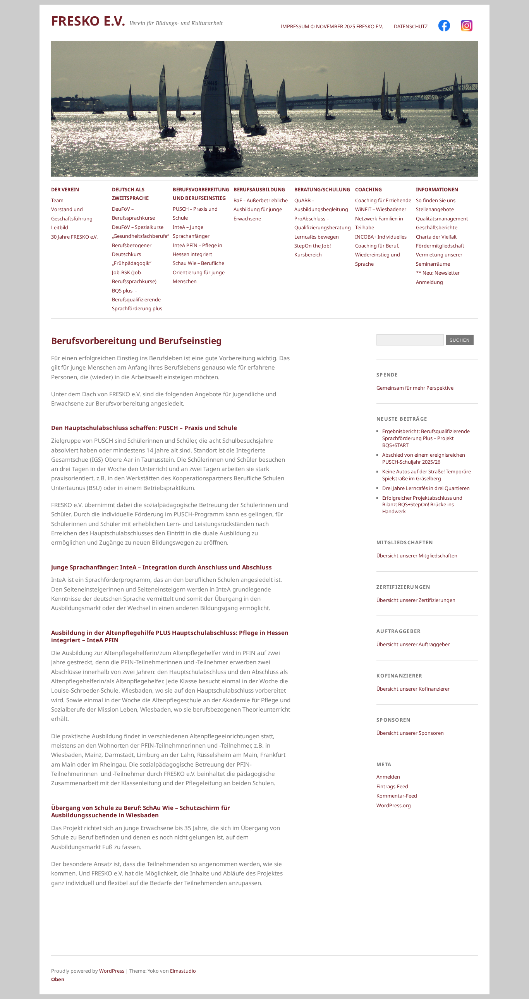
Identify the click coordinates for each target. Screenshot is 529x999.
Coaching (368, 189)
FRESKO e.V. (88, 20)
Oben (57, 979)
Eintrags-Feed (392, 786)
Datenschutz (411, 26)
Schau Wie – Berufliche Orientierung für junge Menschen (199, 272)
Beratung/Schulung (322, 189)
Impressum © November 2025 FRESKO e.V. (332, 26)
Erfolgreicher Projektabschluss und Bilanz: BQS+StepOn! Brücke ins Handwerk (422, 504)
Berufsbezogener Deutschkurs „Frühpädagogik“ (131, 254)
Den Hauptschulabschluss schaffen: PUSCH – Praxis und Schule (144, 428)
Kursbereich (308, 254)
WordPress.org (393, 805)
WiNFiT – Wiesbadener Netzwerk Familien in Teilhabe (380, 218)
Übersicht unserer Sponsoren (410, 732)
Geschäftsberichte (436, 227)
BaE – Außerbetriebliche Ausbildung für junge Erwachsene (261, 209)
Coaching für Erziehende (383, 200)
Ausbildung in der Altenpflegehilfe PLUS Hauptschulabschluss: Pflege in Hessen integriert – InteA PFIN (170, 636)
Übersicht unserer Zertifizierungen (415, 600)
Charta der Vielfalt (436, 236)
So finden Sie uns (435, 200)
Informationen (437, 189)
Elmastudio (183, 970)
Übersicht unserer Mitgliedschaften (416, 555)
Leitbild (59, 227)
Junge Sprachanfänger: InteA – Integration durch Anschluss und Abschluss (161, 567)
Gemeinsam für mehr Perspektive (414, 387)
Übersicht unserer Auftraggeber (413, 644)
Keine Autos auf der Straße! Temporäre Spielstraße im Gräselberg (426, 475)
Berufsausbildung (259, 189)
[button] (17, 982)
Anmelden (388, 776)
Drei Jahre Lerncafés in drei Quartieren (426, 488)
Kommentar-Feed (396, 795)
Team (57, 200)
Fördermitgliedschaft (440, 245)
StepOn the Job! (312, 245)
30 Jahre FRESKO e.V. (74, 236)
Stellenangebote (435, 209)
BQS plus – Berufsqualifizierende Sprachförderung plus (137, 299)
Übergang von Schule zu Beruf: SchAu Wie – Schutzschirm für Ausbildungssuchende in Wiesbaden (140, 811)
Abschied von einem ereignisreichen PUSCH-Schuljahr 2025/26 (423, 458)
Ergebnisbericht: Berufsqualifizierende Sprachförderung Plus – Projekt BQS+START (426, 438)
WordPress (111, 970)
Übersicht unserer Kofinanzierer (413, 688)
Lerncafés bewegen (316, 236)
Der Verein (65, 189)
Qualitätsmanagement (442, 218)
